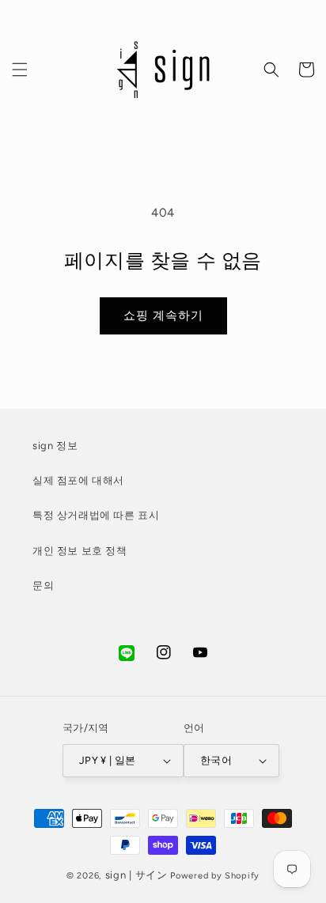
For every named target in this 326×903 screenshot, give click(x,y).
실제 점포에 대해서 (78, 480)
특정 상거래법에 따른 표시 (95, 515)
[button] (19, 69)
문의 (43, 585)
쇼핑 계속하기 (163, 315)
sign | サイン (136, 875)
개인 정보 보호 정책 (79, 551)
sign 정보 (55, 446)
